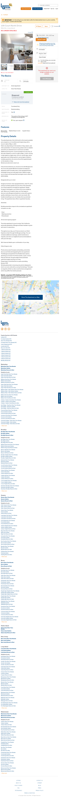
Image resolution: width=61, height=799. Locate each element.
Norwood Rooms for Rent (6, 588)
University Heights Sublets (7, 618)
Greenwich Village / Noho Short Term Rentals (11, 420)
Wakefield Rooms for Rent (7, 604)
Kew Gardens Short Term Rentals (8, 541)
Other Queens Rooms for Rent (7, 508)
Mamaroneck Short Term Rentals (8, 768)
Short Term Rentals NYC (6, 340)
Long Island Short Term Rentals (8, 648)
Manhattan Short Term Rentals (8, 366)
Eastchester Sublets (5, 759)
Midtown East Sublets (6, 380)
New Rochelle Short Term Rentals (8, 726)
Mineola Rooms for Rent (6, 685)
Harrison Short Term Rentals (7, 762)
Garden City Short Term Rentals (8, 661)
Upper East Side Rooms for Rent (8, 377)
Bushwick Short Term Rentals (7, 460)
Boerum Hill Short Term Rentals (8, 449)
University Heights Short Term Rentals (9, 616)
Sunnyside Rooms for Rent (7, 539)
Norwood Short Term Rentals (7, 585)
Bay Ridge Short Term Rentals (8, 439)
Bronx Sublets (4, 564)
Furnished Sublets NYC (6, 339)
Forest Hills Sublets (5, 522)
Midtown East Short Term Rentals (8, 379)
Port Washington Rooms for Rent (8, 705)
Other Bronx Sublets (5, 577)
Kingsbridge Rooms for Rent (7, 599)
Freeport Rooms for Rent (6, 675)
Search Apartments (26, 8)
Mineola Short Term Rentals (7, 682)
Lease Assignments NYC (6, 344)
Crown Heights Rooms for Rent (8, 483)
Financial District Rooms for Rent (8, 413)
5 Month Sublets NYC (6, 356)
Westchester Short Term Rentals (9, 713)
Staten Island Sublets (6, 631)
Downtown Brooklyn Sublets (7, 487)
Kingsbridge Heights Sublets (7, 592)
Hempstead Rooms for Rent (7, 659)
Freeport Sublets (5, 673)
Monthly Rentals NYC (5, 360)
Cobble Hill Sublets (5, 477)
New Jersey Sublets (5, 640)
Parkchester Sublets (5, 582)
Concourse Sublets (5, 613)
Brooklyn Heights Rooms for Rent (8, 458)
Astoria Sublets (4, 511)
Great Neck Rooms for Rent (7, 690)
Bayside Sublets (4, 547)
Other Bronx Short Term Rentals (8, 575)
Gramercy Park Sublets (6, 417)
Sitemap (39, 783)
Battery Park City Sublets (6, 396)
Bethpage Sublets (5, 699)
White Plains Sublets (5, 733)
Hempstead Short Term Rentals (8, 656)
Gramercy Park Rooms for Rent (8, 418)
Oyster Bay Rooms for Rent (7, 669)
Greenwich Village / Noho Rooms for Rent (10, 423)
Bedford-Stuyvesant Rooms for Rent (9, 447)
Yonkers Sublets (4, 723)
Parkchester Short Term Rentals (8, 580)
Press (39, 788)
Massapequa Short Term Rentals (8, 677)
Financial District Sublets (6, 411)
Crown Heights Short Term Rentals (9, 480)
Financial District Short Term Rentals (9, 410)
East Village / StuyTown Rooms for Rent (10, 408)
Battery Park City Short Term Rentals (9, 394)
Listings (18, 780)
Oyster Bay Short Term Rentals (8, 666)
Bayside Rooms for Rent (6, 549)
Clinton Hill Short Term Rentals (8, 470)
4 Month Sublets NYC (6, 355)
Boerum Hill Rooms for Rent (7, 452)
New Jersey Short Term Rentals (8, 638)
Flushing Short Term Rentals (7, 551)
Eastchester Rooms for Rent (7, 760)
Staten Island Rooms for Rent (8, 632)
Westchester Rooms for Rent (8, 717)
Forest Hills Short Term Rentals (8, 520)
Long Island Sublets (6, 650)
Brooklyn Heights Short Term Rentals (9, 454)
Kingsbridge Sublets (5, 597)
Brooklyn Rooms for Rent (7, 435)
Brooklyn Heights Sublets (6, 456)
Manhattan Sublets (5, 368)
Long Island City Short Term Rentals (9, 515)
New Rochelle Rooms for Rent (7, 729)
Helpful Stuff (46, 8)
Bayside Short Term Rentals (7, 546)
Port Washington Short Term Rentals (9, 702)
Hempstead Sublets (5, 658)
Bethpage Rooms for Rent (7, 700)
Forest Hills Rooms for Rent (7, 523)
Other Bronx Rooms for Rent (7, 578)
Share (39, 26)
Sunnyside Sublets (5, 537)
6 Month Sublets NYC (6, 358)
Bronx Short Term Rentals (7, 562)
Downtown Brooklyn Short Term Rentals (10, 485)
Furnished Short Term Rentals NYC (9, 342)
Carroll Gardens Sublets (6, 466)
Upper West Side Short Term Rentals (9, 384)
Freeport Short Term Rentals (7, 671)
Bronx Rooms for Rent (6, 566)
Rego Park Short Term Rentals (8, 530)
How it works (18, 785)
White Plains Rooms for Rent (7, 735)
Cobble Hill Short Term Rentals (8, 475)
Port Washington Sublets (6, 704)
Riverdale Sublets (5, 571)
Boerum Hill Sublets (5, 451)
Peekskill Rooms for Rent (6, 745)
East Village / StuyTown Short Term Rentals (10, 405)
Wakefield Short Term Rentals (7, 601)
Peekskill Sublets (4, 743)
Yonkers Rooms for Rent (6, 724)
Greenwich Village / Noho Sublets (8, 422)
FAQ (18, 788)
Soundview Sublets (5, 608)
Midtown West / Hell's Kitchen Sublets (9, 391)
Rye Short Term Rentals (6, 747)
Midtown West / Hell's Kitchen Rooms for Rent (11, 392)
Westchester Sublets (6, 715)
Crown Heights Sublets (6, 482)
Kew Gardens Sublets (6, 542)
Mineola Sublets (4, 683)
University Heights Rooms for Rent (8, 619)
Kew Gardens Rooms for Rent (7, 544)
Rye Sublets (3, 749)
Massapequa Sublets (5, 678)
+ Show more (4, 425)
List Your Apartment (37, 8)
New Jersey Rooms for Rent (7, 642)
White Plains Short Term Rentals (8, 732)
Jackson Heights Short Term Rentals (9, 525)
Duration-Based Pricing (43, 37)
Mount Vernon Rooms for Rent (7, 740)
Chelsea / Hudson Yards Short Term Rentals (11, 400)
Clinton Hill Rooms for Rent (7, 473)
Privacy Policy (39, 790)
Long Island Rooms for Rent (8, 652)
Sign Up (52, 8)
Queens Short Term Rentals (7, 497)
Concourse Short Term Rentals (8, 611)
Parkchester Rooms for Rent (7, 583)
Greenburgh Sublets (5, 754)
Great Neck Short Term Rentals (8, 687)
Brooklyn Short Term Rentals (8, 431)
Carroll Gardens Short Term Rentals (9, 465)
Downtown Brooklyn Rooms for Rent (9, 488)
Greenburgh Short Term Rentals (8, 752)
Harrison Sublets (4, 764)
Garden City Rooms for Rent (7, 664)
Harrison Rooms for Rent (6, 766)
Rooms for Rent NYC (5, 347)
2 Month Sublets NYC (6, 351)
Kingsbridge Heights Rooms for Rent (9, 594)
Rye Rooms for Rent (5, 750)
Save (46, 26)
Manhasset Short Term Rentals (8, 692)
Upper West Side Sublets (6, 386)
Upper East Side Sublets (6, 375)
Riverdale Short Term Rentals (7, 570)
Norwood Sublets (5, 587)
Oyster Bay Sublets (5, 668)
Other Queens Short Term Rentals (8, 505)
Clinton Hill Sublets (5, 471)
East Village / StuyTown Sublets (8, 406)
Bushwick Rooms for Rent (6, 463)
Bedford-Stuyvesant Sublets (7, 446)
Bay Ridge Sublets (5, 441)
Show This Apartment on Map (30, 297)
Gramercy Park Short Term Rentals (9, 415)
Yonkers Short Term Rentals (7, 721)
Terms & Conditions (29, 793)
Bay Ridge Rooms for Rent (7, 442)
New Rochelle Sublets (6, 728)
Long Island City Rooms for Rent (8, 518)
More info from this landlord (21, 102)
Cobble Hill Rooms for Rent (7, 478)
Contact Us (39, 780)
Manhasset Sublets (5, 694)
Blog (39, 785)
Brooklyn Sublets (5, 433)
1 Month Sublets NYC (6, 349)
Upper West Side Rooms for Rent (8, 387)
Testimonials (18, 790)
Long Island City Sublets (6, 517)
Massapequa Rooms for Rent (7, 680)
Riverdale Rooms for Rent (6, 573)
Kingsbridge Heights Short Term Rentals (10, 591)
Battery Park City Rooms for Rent (8, 397)
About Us (18, 783)
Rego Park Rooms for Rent (7, 534)
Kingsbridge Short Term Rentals (8, 596)
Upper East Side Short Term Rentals (9, 374)
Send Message (47, 78)
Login (56, 8)
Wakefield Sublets (5, 602)
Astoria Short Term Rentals (7, 510)
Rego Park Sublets (5, 532)
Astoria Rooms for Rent (6, 513)
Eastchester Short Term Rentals (8, 757)
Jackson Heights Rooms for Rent (8, 528)
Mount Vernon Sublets (6, 738)
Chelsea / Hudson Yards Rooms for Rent (10, 403)
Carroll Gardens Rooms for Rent (8, 468)
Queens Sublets (5, 499)
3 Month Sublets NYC (6, 353)
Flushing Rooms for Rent (6, 554)
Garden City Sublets (5, 663)
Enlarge (29, 32)
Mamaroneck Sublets (5, 769)
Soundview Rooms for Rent (7, 609)
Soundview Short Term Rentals (8, 606)
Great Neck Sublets (5, 688)
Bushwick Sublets (5, 461)
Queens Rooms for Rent (7, 501)
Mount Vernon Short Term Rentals (8, 737)
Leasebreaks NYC (5, 346)
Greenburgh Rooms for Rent (7, 755)
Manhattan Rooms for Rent (7, 370)
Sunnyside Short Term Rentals (8, 536)
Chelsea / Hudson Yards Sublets (8, 401)
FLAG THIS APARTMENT (8, 72)
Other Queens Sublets (6, 506)
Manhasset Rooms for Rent (7, 695)
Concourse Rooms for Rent (7, 614)
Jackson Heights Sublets (6, 527)
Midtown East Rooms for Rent (7, 382)
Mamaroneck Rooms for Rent (7, 771)
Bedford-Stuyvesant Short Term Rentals (10, 444)
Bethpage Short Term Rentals (7, 697)
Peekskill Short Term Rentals (7, 742)
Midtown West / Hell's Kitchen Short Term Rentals (12, 389)
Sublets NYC (4, 337)
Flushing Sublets (4, 553)
